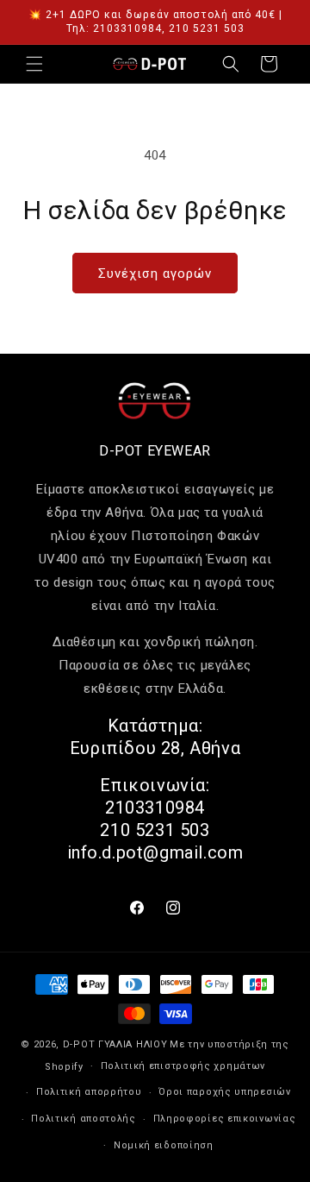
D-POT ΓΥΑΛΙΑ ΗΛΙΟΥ (115, 1044)
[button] (34, 64)
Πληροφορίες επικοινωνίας (224, 1118)
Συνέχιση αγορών (155, 273)
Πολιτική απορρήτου (89, 1091)
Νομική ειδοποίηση (164, 1145)
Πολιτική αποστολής (83, 1118)
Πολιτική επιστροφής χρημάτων (183, 1066)
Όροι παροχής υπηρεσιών (224, 1091)
